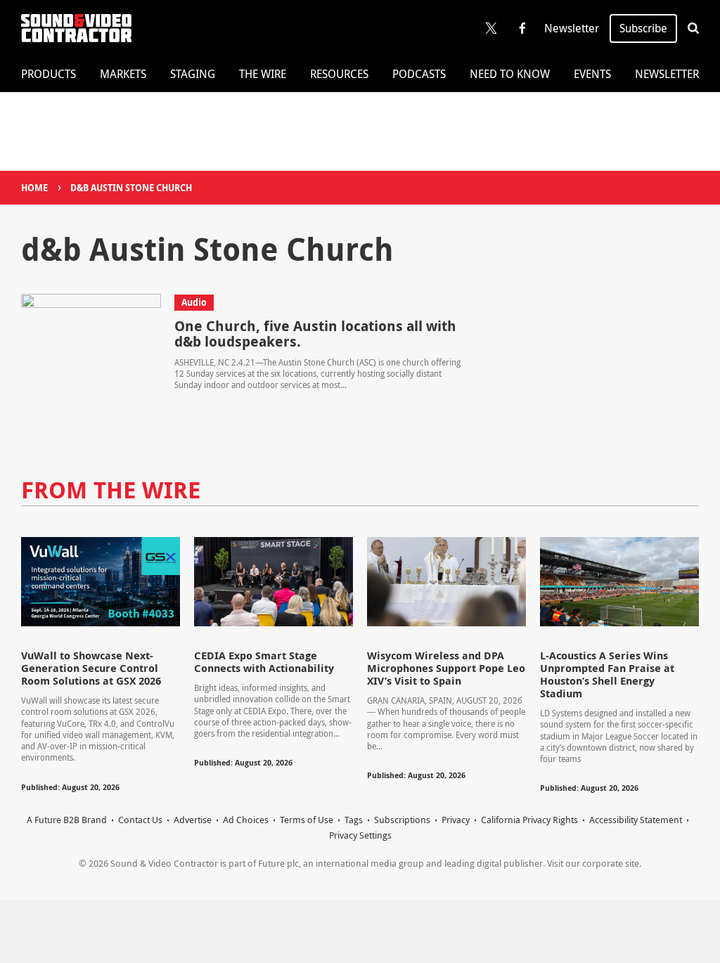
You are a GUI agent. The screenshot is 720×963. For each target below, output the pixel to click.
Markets (123, 74)
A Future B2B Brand (67, 819)
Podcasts (419, 74)
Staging (192, 74)
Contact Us (140, 819)
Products (48, 74)
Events (592, 74)
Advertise (193, 819)
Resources (339, 74)
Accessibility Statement (635, 819)
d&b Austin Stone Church (131, 187)
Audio (194, 302)
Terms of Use (306, 819)
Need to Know (510, 74)
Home (34, 187)
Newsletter (571, 28)
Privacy (456, 819)
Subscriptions (402, 819)
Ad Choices (246, 819)
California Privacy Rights (529, 819)
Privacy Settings (360, 835)
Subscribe (643, 28)
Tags (354, 819)
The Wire (262, 74)
